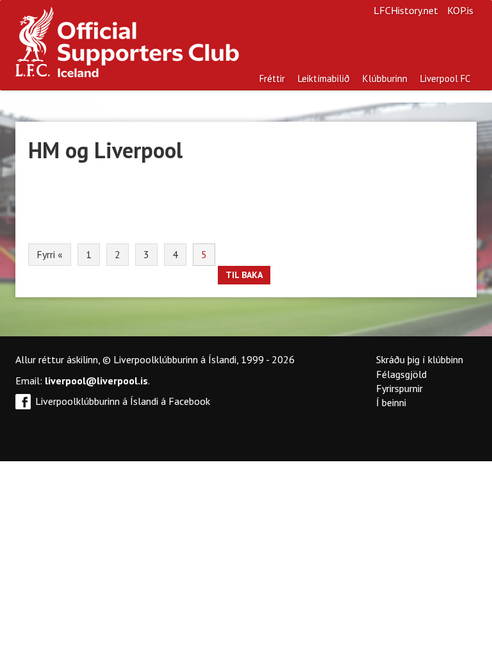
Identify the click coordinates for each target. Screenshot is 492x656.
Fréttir (272, 78)
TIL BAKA (244, 275)
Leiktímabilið (324, 78)
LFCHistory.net (405, 10)
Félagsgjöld (401, 374)
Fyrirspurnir (399, 388)
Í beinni (391, 402)
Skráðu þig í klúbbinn (419, 359)
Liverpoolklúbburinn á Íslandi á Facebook (122, 401)
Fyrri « (50, 254)
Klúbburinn (385, 78)
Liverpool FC (445, 78)
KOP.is (460, 10)
